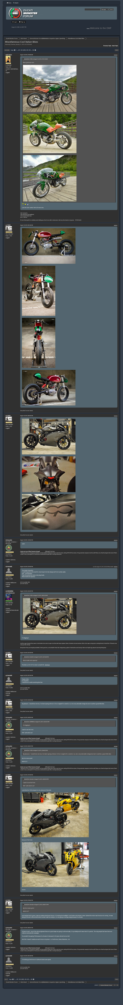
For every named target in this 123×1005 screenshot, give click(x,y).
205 (30, 50)
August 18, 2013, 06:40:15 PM (26, 746)
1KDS (9, 225)
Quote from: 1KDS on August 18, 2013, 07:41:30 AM (36, 59)
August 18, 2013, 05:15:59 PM (26, 652)
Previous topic (107, 45)
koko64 (9, 566)
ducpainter (52, 38)
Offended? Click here (50, 551)
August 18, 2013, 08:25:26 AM (26, 415)
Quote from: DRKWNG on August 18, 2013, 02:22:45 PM (36, 721)
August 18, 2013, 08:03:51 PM (26, 927)
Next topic (115, 45)
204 (27, 50)
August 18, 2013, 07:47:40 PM (26, 774)
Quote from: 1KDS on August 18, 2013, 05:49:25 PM (36, 750)
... (17, 50)
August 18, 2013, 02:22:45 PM (26, 591)
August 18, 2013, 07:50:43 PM (26, 900)
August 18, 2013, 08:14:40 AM (26, 225)
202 (22, 50)
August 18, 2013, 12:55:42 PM (26, 540)
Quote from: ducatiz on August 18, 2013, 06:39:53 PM (36, 779)
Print (116, 50)
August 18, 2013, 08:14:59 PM (26, 955)
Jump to (96, 985)
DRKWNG (10, 591)
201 (19, 50)
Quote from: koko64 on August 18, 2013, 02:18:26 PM (36, 657)
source (23, 889)
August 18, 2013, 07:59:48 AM (26, 54)
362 (33, 50)
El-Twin (9, 55)
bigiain (57, 38)
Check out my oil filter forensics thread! (30, 551)
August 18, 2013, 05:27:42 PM (26, 675)
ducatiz (9, 540)
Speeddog (62, 38)
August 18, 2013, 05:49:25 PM (26, 700)
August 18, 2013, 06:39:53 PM (26, 717)
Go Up (6, 979)
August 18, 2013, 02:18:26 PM (26, 566)
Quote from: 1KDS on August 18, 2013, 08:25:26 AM (36, 595)
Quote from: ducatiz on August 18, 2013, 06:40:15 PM (36, 904)
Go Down (7, 50)
